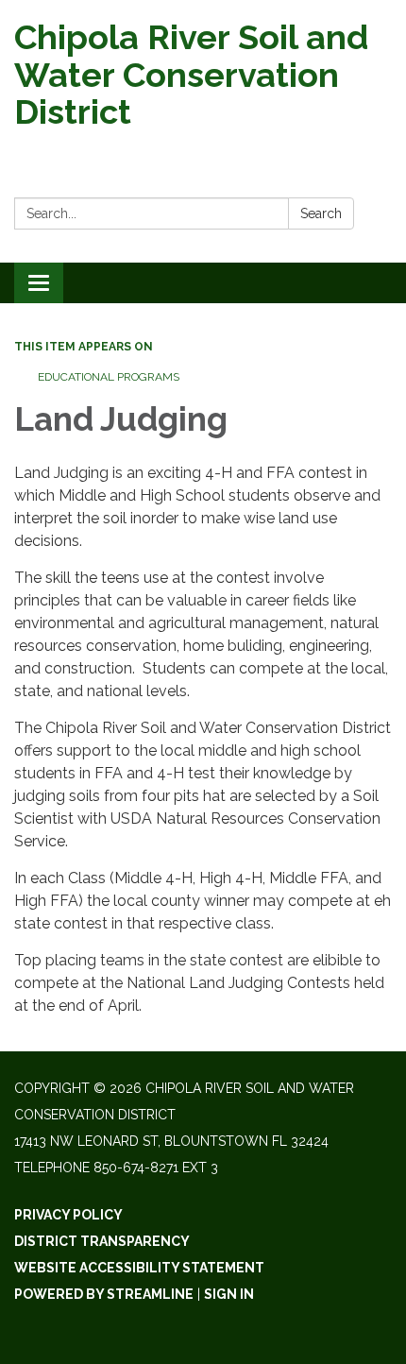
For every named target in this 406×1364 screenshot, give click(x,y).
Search (321, 213)
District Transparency (102, 1241)
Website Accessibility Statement (139, 1267)
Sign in (229, 1294)
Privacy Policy (68, 1214)
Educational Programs (108, 377)
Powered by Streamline (104, 1294)
